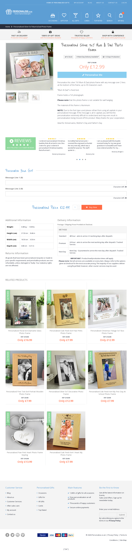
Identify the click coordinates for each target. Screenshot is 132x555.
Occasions (52, 21)
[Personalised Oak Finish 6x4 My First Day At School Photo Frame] (107, 370)
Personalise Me (93, 74)
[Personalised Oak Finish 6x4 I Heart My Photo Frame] (66, 430)
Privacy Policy (113, 535)
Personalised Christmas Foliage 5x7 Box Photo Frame (107, 331)
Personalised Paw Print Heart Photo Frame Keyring (25, 453)
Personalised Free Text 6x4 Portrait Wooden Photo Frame (24, 392)
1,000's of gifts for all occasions (82, 493)
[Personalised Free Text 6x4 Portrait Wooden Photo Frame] (25, 370)
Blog (90, 3)
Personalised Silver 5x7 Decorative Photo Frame (66, 392)
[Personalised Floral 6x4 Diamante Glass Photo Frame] (25, 309)
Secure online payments (79, 507)
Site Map (123, 540)
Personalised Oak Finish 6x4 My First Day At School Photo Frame (107, 392)
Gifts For (64, 21)
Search (109, 21)
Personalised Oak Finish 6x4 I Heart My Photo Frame (66, 453)
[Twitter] (12, 535)
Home (7, 26)
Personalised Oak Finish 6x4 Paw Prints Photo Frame (66, 331)
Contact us (11, 514)
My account (11, 510)
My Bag (121, 17)
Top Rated (98, 21)
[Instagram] (18, 535)
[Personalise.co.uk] (19, 12)
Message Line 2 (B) (14, 188)
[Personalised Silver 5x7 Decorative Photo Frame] (66, 370)
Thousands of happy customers (82, 503)
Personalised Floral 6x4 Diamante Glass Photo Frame (24, 331)
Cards (86, 21)
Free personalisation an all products (79, 498)
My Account (79, 3)
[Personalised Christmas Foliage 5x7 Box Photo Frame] (107, 309)
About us (10, 497)
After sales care (13, 506)
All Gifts (75, 21)
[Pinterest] (23, 535)
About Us (100, 3)
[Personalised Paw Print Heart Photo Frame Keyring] (25, 430)
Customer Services (14, 501)
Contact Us (112, 3)
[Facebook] (7, 535)
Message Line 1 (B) (14, 177)
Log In (124, 3)
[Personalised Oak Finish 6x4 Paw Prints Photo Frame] (66, 309)
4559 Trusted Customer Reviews (20, 143)
